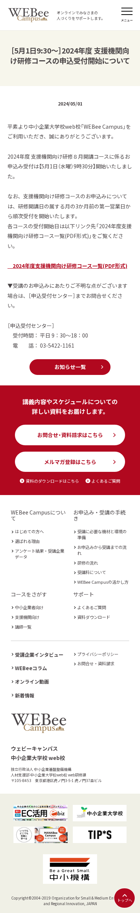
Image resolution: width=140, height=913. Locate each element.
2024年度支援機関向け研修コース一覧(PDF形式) (67, 265)
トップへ (124, 900)
